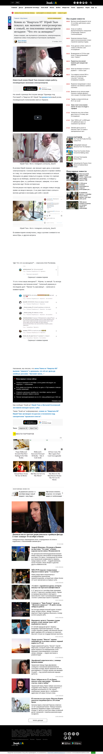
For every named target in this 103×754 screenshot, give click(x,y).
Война (58, 7)
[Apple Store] (66, 743)
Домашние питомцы (32, 7)
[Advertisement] (38, 249)
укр (12, 2)
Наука (87, 7)
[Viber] (78, 3)
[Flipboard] (83, 3)
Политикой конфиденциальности (56, 752)
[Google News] (77, 733)
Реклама (32, 739)
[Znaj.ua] (51, 2)
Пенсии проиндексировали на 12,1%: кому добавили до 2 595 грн (38, 397)
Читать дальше (38, 720)
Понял (93, 752)
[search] (91, 2)
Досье (21, 7)
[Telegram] (75, 3)
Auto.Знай (44, 7)
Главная (14, 7)
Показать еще (56, 401)
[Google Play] (76, 743)
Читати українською (54, 18)
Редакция (38, 739)
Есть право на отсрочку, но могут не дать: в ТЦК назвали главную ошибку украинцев (38, 388)
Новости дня (62, 13)
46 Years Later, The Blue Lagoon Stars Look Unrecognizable (54, 454)
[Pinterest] (86, 3)
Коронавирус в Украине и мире (46, 13)
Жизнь (52, 7)
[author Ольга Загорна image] (16, 41)
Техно (73, 7)
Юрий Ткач (33, 428)
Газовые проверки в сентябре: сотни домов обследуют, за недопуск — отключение (36, 383)
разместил (46, 97)
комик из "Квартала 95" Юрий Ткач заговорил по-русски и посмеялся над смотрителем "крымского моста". (36, 413)
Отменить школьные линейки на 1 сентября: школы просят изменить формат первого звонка (36, 393)
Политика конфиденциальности (20, 739)
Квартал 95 (23, 428)
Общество (65, 7)
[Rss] (80, 3)
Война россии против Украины (25, 13)
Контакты (45, 739)
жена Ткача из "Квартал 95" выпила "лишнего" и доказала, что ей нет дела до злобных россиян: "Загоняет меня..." (35, 371)
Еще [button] (93, 7)
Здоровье (80, 7)
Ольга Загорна (22, 40)
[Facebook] (9, 18)
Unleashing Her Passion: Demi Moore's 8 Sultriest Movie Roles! (82, 164)
